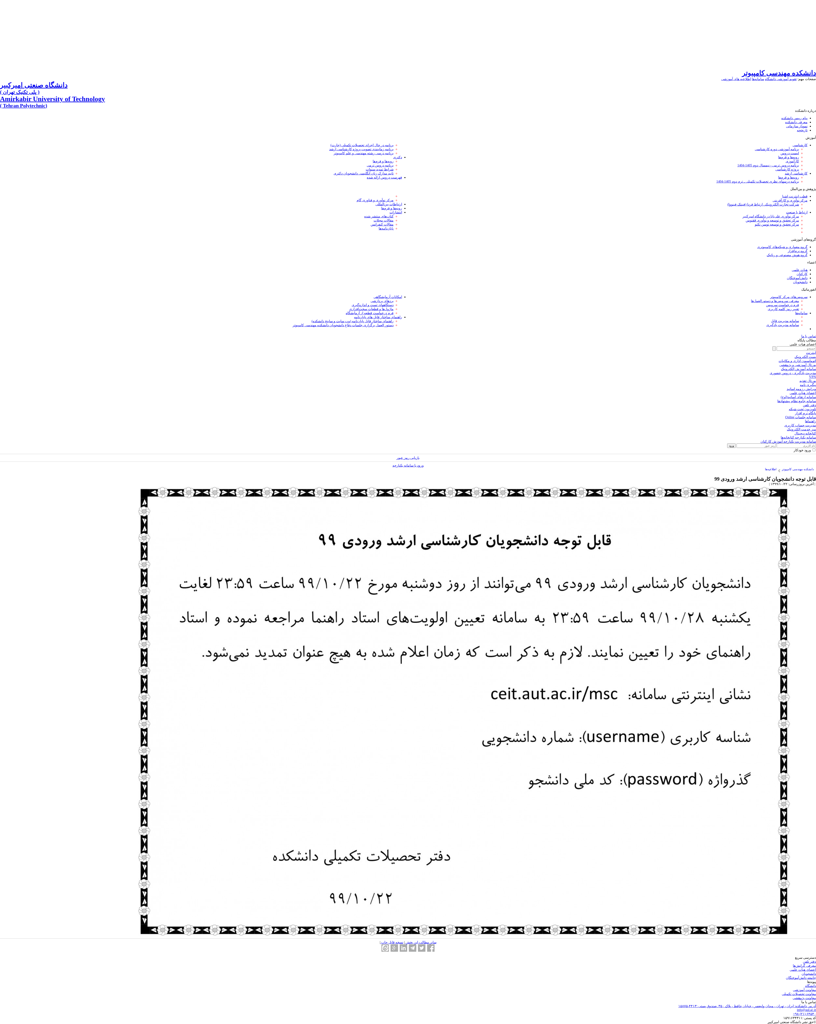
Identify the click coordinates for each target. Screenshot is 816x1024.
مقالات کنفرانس (382, 224)
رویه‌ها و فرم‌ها (788, 157)
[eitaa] (385, 948)
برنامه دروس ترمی (380, 165)
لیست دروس (790, 153)
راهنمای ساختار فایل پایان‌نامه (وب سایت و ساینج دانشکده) (353, 321)
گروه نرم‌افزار (798, 251)
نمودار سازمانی (797, 126)
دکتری (397, 157)
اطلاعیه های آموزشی (736, 79)
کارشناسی (800, 145)
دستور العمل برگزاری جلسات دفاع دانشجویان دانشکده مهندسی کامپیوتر (343, 325)
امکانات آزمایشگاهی (388, 297)
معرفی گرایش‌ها (804, 965)
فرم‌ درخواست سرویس (782, 305)
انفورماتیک (808, 289)
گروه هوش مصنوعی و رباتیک (787, 255)
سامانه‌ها (758, 79)
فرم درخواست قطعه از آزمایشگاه (370, 313)
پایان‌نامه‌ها (386, 228)
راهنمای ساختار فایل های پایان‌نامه (378, 317)
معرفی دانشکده (796, 122)
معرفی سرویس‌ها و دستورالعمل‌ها (775, 301)
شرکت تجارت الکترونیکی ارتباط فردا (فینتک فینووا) (763, 204)
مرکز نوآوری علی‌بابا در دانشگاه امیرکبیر (770, 216)
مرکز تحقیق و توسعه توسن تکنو (777, 224)
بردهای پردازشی (382, 301)
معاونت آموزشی (804, 990)
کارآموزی (792, 161)
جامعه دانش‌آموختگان (801, 978)
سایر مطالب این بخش (420, 942)
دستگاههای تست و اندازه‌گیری (373, 305)
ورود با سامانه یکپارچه (408, 465)
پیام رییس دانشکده (794, 118)
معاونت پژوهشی (804, 998)
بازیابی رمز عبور (408, 458)
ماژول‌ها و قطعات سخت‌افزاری (371, 309)
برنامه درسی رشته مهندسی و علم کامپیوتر (364, 153)
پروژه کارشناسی (787, 169)
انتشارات (396, 212)
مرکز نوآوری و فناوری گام (375, 200)
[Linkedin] (403, 948)
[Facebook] (431, 948)
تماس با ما (808, 336)
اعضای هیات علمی (803, 969)
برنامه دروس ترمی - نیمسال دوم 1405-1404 (768, 165)
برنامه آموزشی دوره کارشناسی (777, 149)
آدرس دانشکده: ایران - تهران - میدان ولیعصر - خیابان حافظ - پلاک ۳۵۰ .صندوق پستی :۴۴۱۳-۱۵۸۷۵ (747, 1006)
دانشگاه (810, 986)
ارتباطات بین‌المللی (388, 204)
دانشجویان (800, 282)
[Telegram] (412, 948)
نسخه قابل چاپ (391, 942)
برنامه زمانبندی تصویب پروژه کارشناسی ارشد (361, 149)
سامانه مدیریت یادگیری (782, 325)
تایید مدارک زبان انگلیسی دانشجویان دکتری (364, 173)
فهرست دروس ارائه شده (384, 177)
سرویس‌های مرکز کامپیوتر (789, 297)
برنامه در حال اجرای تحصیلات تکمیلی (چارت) (362, 145)
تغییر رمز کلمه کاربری (783, 309)
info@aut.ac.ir (806, 1010)
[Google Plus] (394, 948)
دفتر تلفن (809, 961)
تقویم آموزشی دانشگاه (781, 79)
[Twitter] (421, 948)
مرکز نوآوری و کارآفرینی (790, 200)
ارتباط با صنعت (797, 212)
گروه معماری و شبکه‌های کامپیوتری (782, 247)
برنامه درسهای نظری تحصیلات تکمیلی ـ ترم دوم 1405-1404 (757, 181)
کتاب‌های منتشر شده (379, 216)
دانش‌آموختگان (797, 278)
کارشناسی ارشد (796, 173)
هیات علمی (800, 270)
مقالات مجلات (384, 220)
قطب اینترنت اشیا (795, 196)
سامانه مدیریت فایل (785, 321)
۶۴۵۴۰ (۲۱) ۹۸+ (804, 1014)
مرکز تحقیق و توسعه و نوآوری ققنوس (772, 220)
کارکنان (802, 274)
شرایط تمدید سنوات (380, 169)
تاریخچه (802, 130)
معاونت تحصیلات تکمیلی (799, 994)
